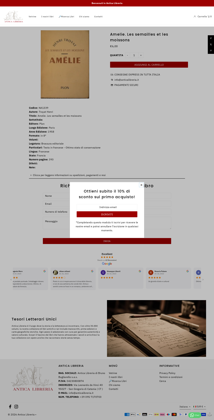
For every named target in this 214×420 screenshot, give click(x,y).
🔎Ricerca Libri (66, 16)
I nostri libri (47, 16)
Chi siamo (84, 16)
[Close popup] (141, 185)
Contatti (98, 16)
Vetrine (32, 16)
